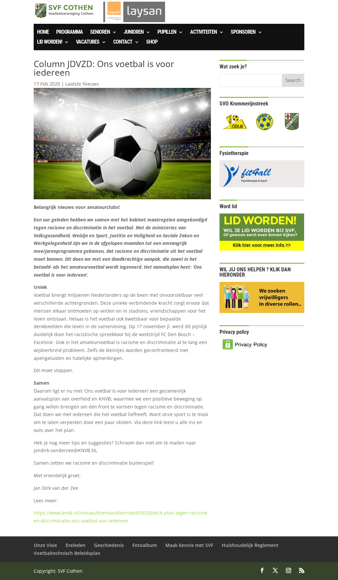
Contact (122, 42)
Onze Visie (45, 545)
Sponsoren (243, 32)
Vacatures (87, 42)
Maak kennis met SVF (189, 545)
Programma (69, 32)
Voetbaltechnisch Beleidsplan (67, 553)
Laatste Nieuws (82, 84)
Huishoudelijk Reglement (250, 545)
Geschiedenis (109, 545)
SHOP (151, 42)
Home (43, 32)
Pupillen (166, 32)
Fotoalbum (144, 545)
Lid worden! (49, 42)
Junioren (134, 32)
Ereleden (75, 545)
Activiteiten (203, 32)
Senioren (100, 32)
